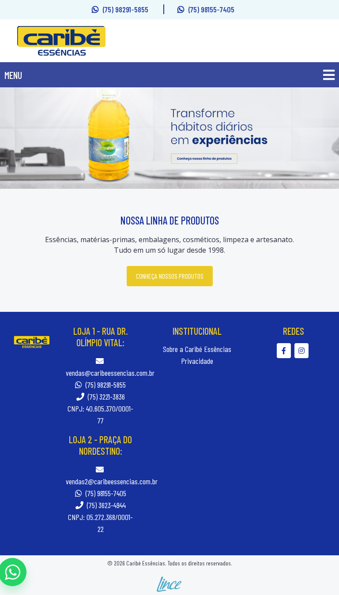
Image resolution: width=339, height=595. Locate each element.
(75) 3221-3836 (105, 396)
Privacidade (197, 361)
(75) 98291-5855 (126, 9)
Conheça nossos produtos (169, 276)
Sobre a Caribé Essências (197, 349)
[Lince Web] (169, 583)
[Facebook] (285, 350)
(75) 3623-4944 (105, 505)
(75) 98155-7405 (211, 9)
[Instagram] (302, 350)
